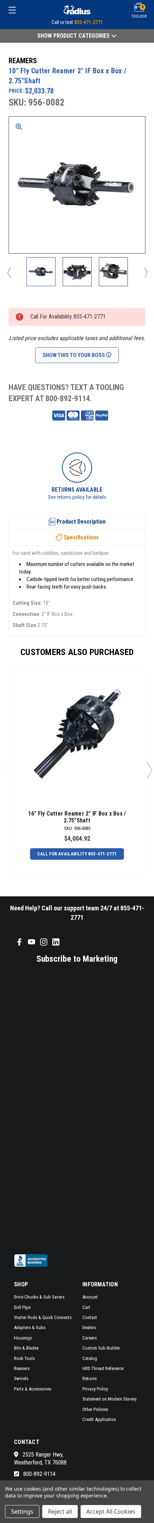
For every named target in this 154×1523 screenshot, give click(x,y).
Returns (89, 1378)
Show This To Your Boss (74, 355)
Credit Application (99, 1419)
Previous (8, 272)
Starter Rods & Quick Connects (43, 1317)
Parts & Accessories (32, 1389)
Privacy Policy (95, 1389)
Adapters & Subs (29, 1327)
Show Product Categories (74, 35)
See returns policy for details (77, 497)
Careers (89, 1338)
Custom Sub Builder (101, 1348)
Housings (23, 1338)
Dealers (89, 1327)
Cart (86, 1307)
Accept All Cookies (110, 1511)
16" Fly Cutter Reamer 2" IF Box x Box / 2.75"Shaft (77, 817)
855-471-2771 (88, 22)
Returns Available (77, 489)
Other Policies (95, 1409)
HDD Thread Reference (103, 1368)
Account (90, 1297)
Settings (22, 1511)
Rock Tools (24, 1358)
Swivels (21, 1378)
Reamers (22, 1368)
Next (145, 272)
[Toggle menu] (22, 10)
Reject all (60, 1511)
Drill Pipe (22, 1307)
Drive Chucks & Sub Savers (39, 1297)
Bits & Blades (26, 1348)
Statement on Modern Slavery (109, 1399)
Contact (89, 1317)
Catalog (89, 1358)
